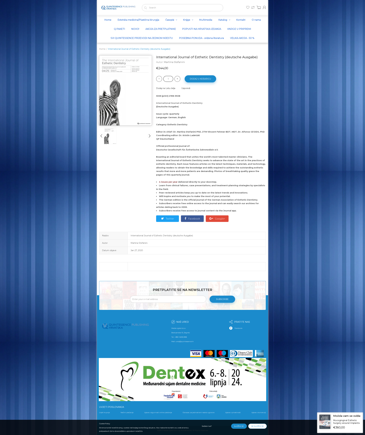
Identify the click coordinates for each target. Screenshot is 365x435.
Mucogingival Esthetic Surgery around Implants (346, 421)
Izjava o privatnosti (233, 412)
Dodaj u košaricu (200, 79)
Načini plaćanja (127, 412)
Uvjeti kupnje (104, 412)
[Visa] (197, 353)
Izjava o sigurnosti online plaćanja (158, 412)
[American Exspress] (260, 353)
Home (102, 49)
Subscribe (222, 299)
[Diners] (242, 353)
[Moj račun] (264, 7)
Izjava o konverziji (259, 412)
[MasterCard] (210, 353)
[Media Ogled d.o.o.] (118, 7)
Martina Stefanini (174, 62)
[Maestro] (223, 353)
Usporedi (185, 88)
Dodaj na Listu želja (165, 88)
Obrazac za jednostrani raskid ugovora (198, 412)
